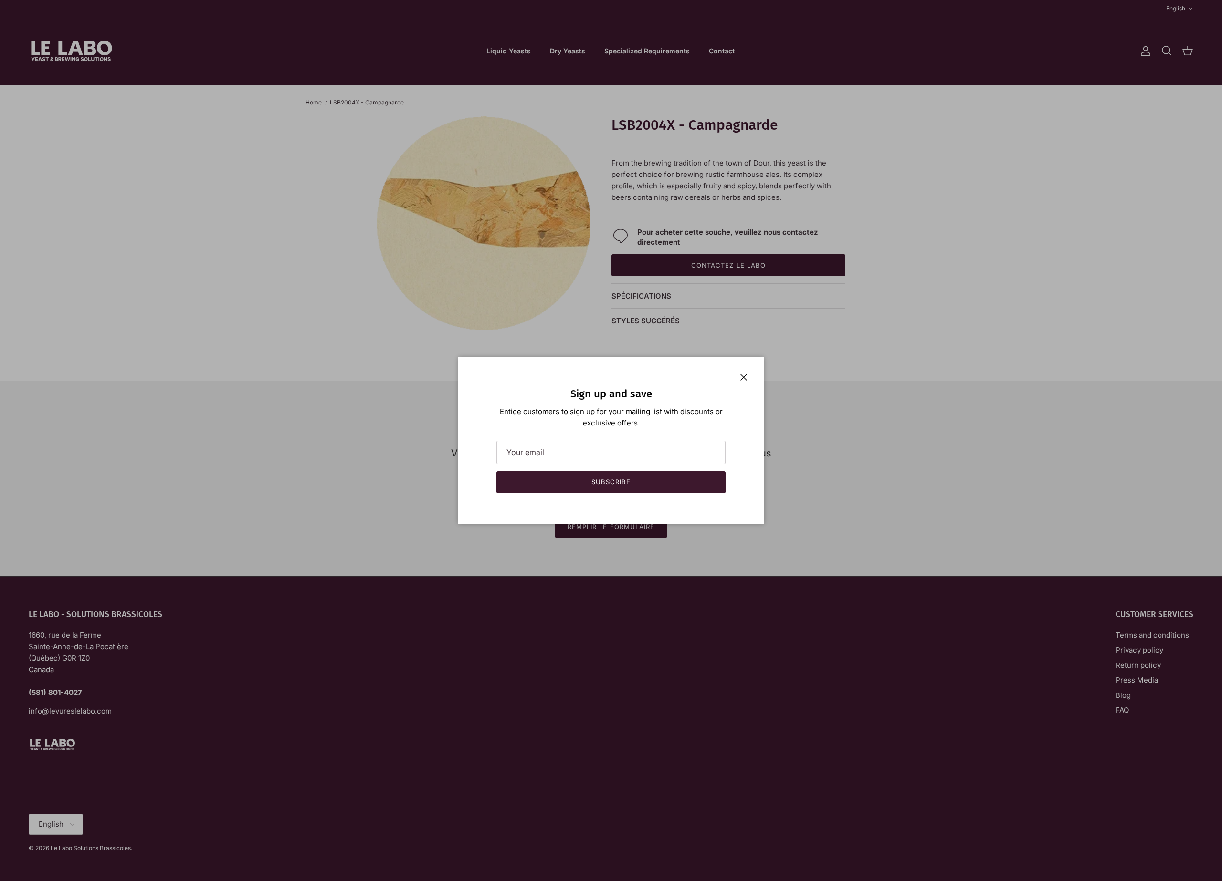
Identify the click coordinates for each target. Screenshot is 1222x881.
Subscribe (611, 482)
